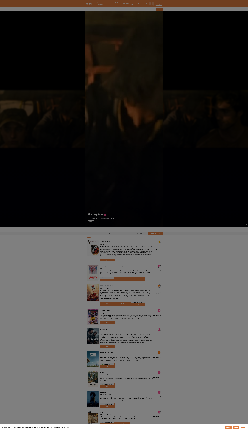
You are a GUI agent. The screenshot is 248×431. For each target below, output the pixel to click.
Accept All (228, 427)
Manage (236, 427)
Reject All (243, 427)
